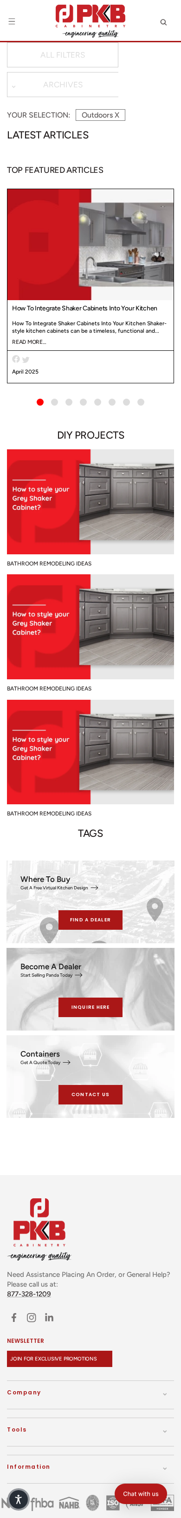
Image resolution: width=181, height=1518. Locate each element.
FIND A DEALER (90, 919)
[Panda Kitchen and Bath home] (90, 21)
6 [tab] (112, 402)
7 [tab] (126, 402)
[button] (11, 21)
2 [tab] (54, 402)
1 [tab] (40, 402)
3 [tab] (68, 402)
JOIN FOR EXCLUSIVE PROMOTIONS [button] (53, 1359)
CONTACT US (90, 1094)
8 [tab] (140, 402)
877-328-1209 (29, 1294)
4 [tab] (83, 402)
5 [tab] (97, 402)
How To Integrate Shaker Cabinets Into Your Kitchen (84, 308)
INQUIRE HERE (90, 1007)
